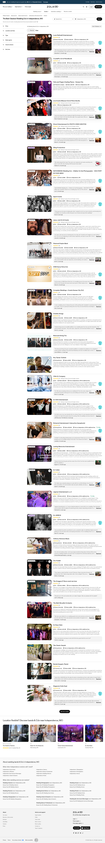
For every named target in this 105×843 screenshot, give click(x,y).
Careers (4, 823)
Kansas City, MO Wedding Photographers (45, 787)
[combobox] (85, 19)
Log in (74, 818)
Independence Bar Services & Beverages (12, 773)
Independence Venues (75, 773)
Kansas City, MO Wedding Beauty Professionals (46, 805)
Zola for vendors (99, 1)
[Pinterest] (76, 833)
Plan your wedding (7, 6)
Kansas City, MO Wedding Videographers (12, 799)
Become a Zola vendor (8, 817)
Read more (91, 51)
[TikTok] (83, 833)
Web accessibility (29, 840)
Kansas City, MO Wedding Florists (77, 793)
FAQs (36, 817)
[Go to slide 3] (39, 72)
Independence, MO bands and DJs (35, 15)
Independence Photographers (76, 771)
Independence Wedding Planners (43, 773)
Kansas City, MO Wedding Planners (11, 793)
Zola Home (93, 1)
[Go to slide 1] (37, 72)
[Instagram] (80, 833)
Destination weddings (56, 11)
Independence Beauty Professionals (44, 771)
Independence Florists (41, 775)
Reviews (5, 819)
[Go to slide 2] (38, 72)
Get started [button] (98, 6)
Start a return (38, 821)
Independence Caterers (41, 769)
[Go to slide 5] (41, 72)
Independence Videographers (76, 769)
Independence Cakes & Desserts (10, 775)
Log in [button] (91, 6)
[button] (73, 19)
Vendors (46, 11)
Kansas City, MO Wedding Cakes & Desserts (46, 799)
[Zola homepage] (52, 7)
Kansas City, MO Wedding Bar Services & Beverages (81, 801)
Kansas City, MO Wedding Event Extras (45, 793)
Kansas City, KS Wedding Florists (77, 795)
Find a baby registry (77, 823)
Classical (45, 15)
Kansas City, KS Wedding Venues (77, 787)
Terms (9, 840)
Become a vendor (68, 11)
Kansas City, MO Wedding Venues (77, 785)
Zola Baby (87, 1)
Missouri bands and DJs (22, 15)
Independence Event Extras (9, 769)
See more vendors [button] (65, 711)
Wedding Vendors (6, 15)
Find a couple (28, 6)
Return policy (38, 823)
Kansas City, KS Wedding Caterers (10, 785)
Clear (37, 30)
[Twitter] (78, 833)
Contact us (37, 826)
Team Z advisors (38, 828)
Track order (37, 819)
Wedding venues (37, 11)
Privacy (4, 840)
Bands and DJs (14, 15)
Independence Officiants (8, 771)
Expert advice (18, 6)
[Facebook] (73, 833)
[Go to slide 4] (40, 72)
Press (4, 826)
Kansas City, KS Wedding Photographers (45, 785)
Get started (76, 828)
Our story (5, 815)
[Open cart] (86, 6)
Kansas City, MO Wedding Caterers (11, 787)
